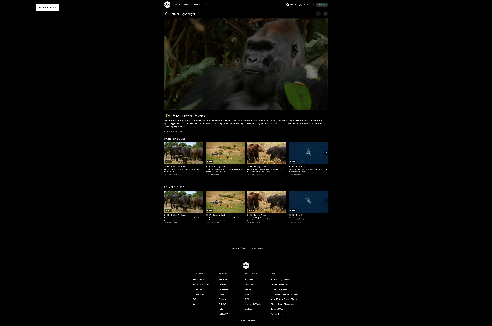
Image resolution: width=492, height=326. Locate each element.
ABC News (223, 279)
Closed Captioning (279, 289)
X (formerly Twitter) (253, 304)
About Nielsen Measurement (283, 304)
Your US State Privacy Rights (284, 299)
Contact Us (198, 289)
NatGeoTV (223, 314)
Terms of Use (277, 309)
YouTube (248, 309)
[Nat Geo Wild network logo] (170, 115)
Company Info (199, 294)
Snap (247, 294)
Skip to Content (47, 7)
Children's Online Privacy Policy (285, 294)
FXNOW (222, 304)
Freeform (223, 299)
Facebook (249, 279)
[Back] (165, 13)
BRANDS (223, 273)
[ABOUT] (325, 13)
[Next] (326, 153)
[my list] (318, 13)
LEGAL (274, 273)
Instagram (249, 284)
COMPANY (198, 273)
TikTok (247, 299)
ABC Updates (199, 279)
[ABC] (167, 5)
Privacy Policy (277, 314)
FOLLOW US (251, 273)
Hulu (221, 309)
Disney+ (222, 284)
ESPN (221, 294)
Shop (195, 304)
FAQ (194, 299)
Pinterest (249, 289)
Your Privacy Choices (280, 279)
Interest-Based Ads (279, 284)
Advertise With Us (201, 284)
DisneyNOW (224, 289)
